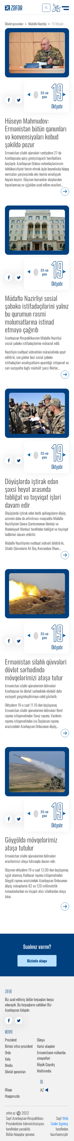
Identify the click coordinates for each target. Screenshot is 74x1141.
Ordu (8, 1052)
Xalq (7, 1059)
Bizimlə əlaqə (37, 960)
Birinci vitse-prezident (19, 1046)
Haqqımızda (12, 1096)
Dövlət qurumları (14, 23)
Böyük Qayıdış (46, 1064)
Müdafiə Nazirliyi (37, 23)
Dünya (41, 1039)
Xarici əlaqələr (46, 1046)
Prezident (11, 1039)
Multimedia (44, 1070)
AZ (42, 1090)
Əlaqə (8, 1089)
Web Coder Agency (59, 1121)
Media (9, 1065)
